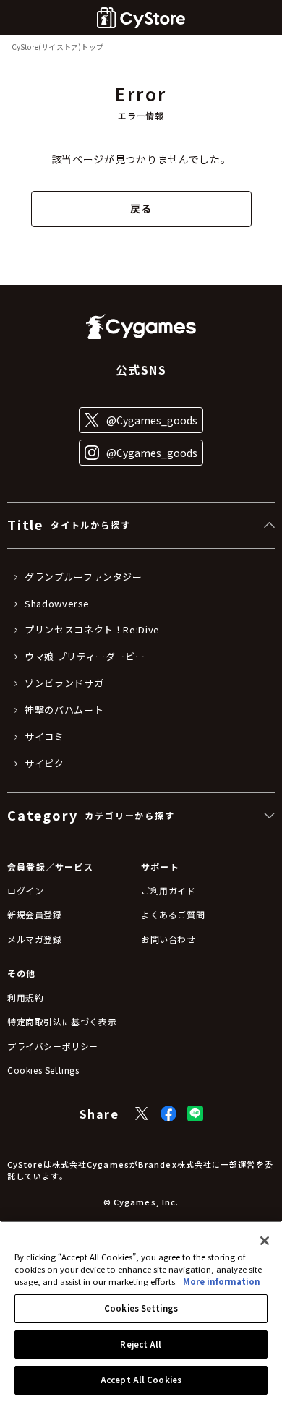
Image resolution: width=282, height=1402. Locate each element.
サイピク (44, 763)
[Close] (265, 1241)
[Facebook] (168, 1113)
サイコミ (44, 736)
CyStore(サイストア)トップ (57, 47)
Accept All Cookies (141, 1379)
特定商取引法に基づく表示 (61, 1021)
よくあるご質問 (173, 914)
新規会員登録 (34, 914)
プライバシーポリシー (52, 1046)
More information (221, 1281)
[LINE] (195, 1113)
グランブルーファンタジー (83, 577)
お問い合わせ (168, 939)
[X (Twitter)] (142, 1113)
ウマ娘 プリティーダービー (85, 656)
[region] (141, 1311)
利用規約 (25, 997)
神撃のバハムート (64, 710)
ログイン (25, 890)
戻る (140, 208)
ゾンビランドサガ (64, 683)
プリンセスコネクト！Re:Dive (92, 629)
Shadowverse (57, 603)
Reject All (140, 1344)
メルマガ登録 (34, 939)
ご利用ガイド (168, 890)
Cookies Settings (141, 1308)
